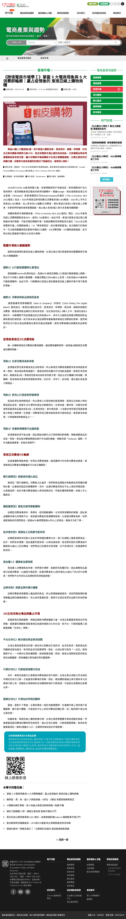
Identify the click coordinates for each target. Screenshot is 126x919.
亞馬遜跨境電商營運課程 (114, 869)
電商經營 (97, 83)
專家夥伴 (91, 890)
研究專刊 (81, 13)
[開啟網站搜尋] (122, 3)
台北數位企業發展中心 (74, 897)
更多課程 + (106, 179)
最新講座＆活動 (94, 859)
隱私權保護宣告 (8, 915)
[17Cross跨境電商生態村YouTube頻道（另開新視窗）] (20, 892)
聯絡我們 (118, 3)
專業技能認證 (112, 865)
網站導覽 (115, 3)
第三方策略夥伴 (93, 896)
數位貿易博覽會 (93, 872)
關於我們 (92, 4)
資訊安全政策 (22, 915)
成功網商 (97, 95)
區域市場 (97, 89)
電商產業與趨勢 (24, 58)
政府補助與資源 (74, 890)
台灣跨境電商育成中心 (16, 5)
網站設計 (20, 879)
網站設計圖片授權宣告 (56, 915)
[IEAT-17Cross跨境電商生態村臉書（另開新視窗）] (13, 892)
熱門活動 (51, 859)
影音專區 (97, 112)
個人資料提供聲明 (37, 915)
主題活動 (90, 868)
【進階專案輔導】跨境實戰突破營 (106, 143)
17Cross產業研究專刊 (54, 897)
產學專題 (97, 106)
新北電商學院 (72, 902)
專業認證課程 (112, 859)
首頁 (111, 3)
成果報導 (104, 4)
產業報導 (97, 77)
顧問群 (89, 899)
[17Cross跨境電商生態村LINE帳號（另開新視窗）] (28, 892)
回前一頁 (63, 839)
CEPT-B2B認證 (114, 874)
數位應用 (97, 101)
